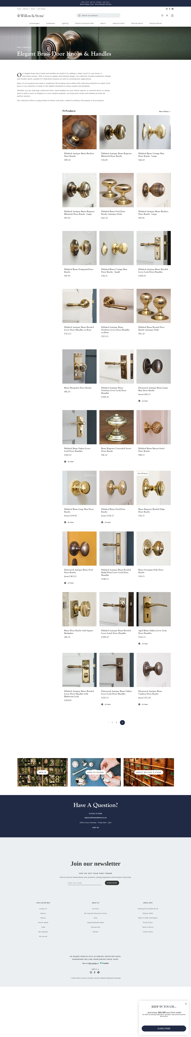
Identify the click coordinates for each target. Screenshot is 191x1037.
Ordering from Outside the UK (148, 909)
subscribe (112, 883)
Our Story (95, 909)
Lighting (65, 23)
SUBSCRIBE (164, 1028)
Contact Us (43, 909)
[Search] (79, 15)
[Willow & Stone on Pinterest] (98, 972)
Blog (95, 918)
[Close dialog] (186, 1004)
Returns (43, 918)
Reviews (95, 932)
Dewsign (118, 978)
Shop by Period (156, 23)
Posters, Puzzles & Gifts (84, 23)
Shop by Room (137, 23)
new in (42, 772)
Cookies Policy (148, 932)
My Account (43, 936)
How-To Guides (43, 922)
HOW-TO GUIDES (95, 772)
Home (19, 47)
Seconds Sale (95, 927)
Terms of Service (148, 927)
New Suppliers (43, 932)
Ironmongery (34, 23)
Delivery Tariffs (148, 913)
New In (103, 23)
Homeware (50, 23)
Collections (26, 47)
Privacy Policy (148, 922)
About (33, 9)
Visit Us (95, 828)
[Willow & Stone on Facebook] (95, 972)
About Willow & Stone (148, 772)
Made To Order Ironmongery (148, 918)
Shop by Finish (118, 23)
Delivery (26, 9)
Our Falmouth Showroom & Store (95, 913)
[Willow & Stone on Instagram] (91, 972)
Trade (19, 9)
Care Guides (41, 9)
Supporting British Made (95, 922)
